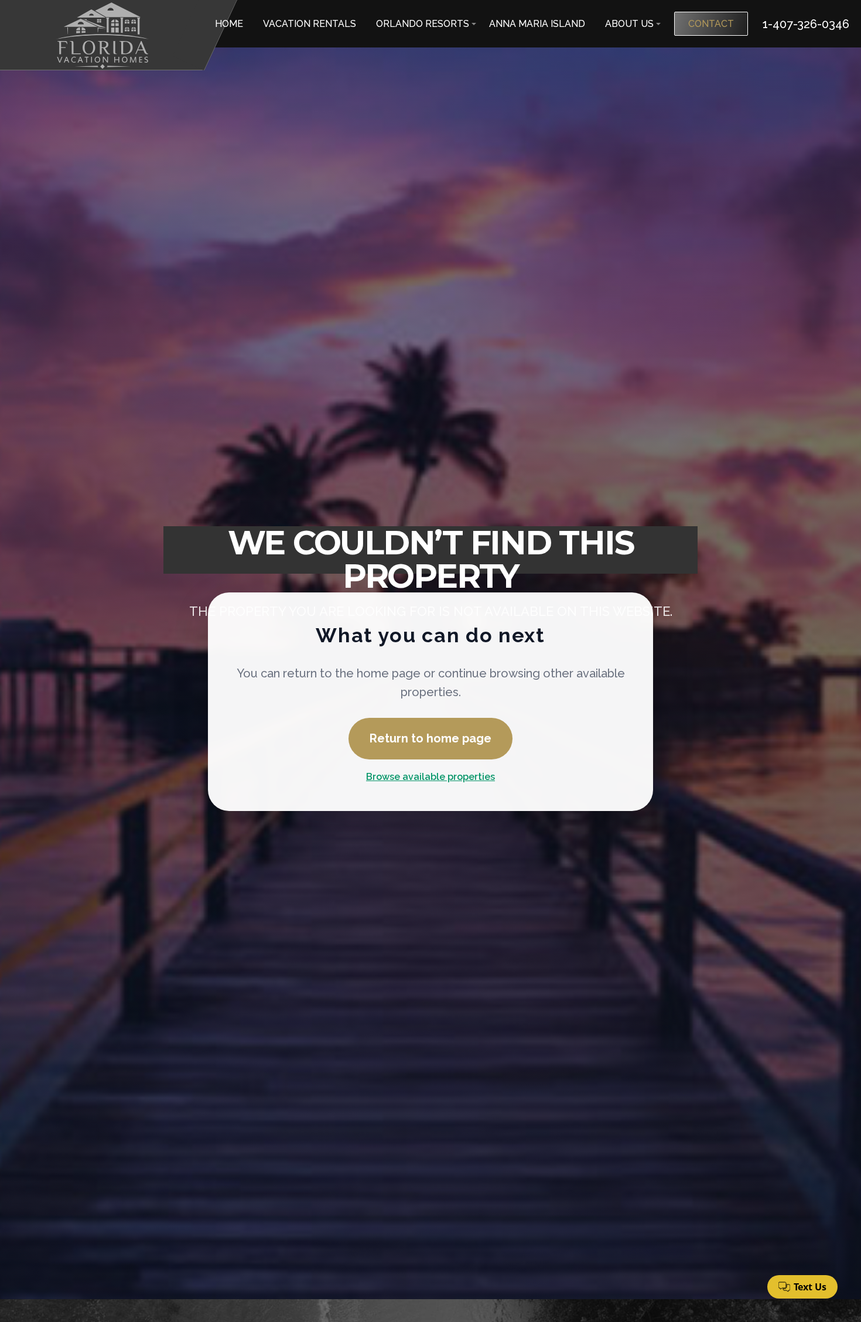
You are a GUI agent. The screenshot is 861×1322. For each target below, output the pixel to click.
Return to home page (430, 738)
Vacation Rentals (309, 23)
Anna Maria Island (537, 23)
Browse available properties (430, 776)
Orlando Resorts (422, 23)
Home (229, 23)
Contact (711, 23)
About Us (629, 23)
